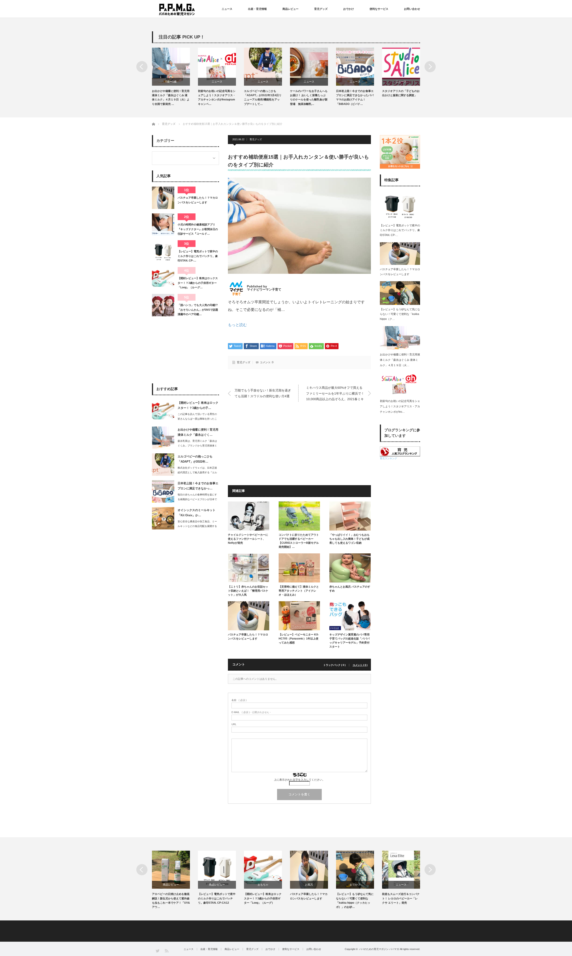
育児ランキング (388, 458)
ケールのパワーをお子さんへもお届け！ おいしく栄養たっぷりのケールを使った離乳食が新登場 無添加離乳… (263, 97)
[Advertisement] (262, 445)
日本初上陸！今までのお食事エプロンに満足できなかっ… (198, 486)
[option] (175, 77)
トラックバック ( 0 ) (334, 665)
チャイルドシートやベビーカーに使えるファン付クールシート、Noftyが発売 (248, 538)
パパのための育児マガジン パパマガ (379, 949)
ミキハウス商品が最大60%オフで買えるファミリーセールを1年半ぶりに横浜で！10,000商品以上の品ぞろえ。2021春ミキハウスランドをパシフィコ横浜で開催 (335, 394)
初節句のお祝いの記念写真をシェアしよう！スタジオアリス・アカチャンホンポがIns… (400, 406)
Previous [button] (141, 66)
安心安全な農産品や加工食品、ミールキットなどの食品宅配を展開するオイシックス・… (197, 526)
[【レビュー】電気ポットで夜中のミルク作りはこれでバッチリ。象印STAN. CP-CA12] (163, 251)
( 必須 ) (239, 700)
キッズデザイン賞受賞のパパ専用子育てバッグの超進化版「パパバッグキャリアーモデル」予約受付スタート (349, 640)
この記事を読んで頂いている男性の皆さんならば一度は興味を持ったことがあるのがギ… (197, 419)
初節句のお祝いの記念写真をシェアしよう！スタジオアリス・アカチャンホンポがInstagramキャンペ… (170, 97)
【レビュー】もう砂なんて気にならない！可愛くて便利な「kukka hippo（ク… (400, 314)
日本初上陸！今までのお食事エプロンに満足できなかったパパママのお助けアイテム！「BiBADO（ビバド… (309, 97)
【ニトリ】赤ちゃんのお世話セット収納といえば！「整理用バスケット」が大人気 (248, 590)
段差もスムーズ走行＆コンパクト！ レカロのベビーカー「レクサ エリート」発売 (401, 898)
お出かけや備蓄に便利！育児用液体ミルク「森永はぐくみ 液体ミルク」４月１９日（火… (400, 360)
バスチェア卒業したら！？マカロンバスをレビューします (248, 636)
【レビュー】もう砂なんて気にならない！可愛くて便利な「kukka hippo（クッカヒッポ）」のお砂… (355, 900)
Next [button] (430, 66)
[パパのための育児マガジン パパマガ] (177, 9)
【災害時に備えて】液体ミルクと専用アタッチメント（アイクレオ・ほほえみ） (299, 590)
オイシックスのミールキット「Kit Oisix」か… (196, 512)
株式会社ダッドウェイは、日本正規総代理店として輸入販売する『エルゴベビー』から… (197, 472)
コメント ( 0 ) (360, 665)
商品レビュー (290, 9)
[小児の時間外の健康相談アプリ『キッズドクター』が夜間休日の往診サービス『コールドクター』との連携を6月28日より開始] (163, 224)
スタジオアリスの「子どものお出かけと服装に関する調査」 (355, 93)
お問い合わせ (412, 9)
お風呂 (309, 884)
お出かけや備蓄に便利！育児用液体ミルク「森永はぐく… (198, 432)
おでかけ (348, 9)
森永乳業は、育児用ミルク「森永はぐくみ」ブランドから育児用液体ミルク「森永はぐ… (197, 446)
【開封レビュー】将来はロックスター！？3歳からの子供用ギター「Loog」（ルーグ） (263, 898)
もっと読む (237, 325)
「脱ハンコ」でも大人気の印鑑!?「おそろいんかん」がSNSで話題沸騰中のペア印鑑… (198, 310)
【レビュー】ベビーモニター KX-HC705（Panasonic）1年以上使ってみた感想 (299, 638)
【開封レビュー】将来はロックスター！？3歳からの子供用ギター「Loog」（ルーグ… (198, 283)
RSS (166, 950)
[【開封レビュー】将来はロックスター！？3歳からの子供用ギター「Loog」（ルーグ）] (163, 278)
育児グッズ (321, 9)
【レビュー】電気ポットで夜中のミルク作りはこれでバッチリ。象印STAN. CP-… (198, 256)
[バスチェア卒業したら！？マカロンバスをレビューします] (163, 198)
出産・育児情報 (257, 9)
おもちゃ (263, 884)
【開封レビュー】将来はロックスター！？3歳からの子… (198, 405)
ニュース (227, 9)
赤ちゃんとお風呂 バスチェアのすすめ (349, 588)
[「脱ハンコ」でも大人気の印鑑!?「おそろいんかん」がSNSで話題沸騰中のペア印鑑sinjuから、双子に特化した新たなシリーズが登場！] (163, 305)
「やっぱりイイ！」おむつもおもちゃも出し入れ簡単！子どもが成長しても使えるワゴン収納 (349, 538)
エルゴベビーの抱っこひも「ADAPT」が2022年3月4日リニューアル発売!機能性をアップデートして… (217, 97)
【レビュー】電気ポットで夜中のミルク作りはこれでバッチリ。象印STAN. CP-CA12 (217, 898)
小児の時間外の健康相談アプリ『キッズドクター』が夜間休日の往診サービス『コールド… (198, 229)
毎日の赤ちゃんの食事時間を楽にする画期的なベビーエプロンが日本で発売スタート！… (197, 499)
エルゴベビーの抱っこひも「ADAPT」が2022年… (195, 459)
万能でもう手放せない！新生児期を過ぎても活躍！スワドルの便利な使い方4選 (263, 393)
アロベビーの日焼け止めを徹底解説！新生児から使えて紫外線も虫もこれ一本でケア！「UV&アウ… (171, 900)
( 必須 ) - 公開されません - (251, 712)
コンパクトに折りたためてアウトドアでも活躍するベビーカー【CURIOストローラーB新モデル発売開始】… (401, 97)
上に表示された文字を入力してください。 (299, 779)
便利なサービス (379, 9)
